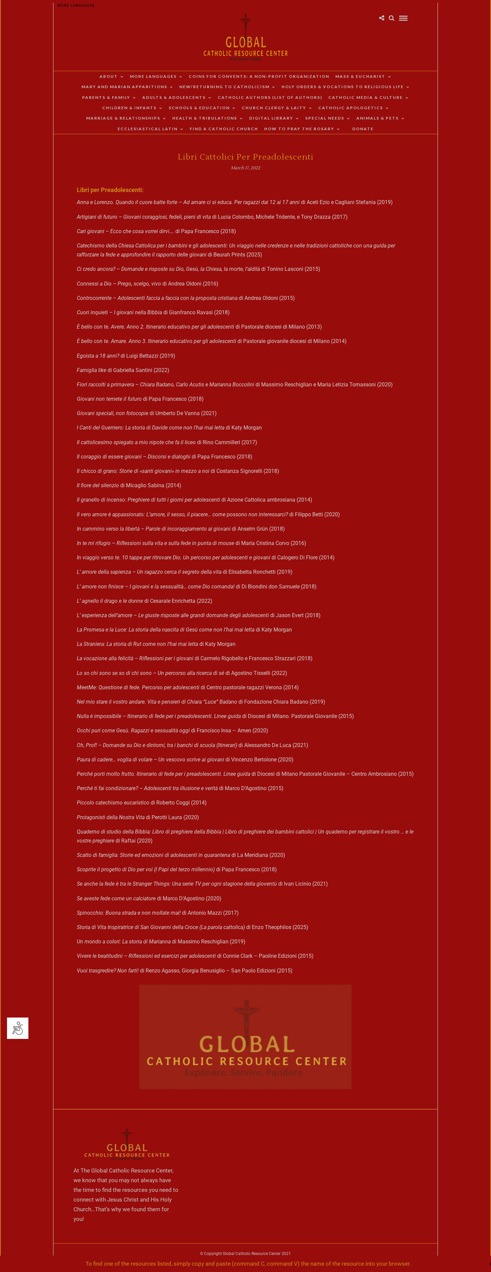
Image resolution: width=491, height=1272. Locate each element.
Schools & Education (199, 107)
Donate (363, 128)
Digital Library (271, 118)
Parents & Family (106, 97)
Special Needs (324, 118)
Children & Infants (129, 107)
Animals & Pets (377, 118)
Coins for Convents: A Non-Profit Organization (259, 76)
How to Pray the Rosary (299, 128)
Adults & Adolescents (174, 97)
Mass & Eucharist (360, 76)
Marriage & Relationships (123, 118)
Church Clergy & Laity (274, 107)
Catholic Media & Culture (365, 97)
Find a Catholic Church (224, 128)
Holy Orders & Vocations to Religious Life (343, 86)
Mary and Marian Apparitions (124, 86)
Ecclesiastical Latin (148, 128)
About (109, 76)
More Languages (76, 5)
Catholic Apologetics (350, 107)
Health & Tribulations (204, 118)
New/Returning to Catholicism (224, 86)
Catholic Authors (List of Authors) (270, 97)
